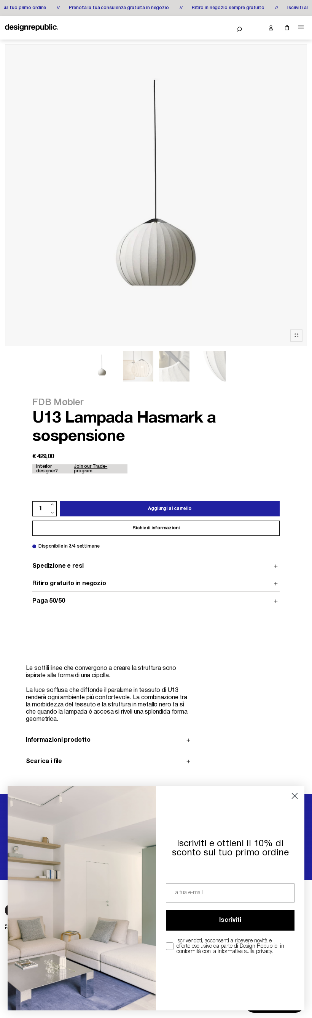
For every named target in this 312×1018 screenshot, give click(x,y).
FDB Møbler (58, 403)
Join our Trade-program (90, 468)
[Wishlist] (255, 27)
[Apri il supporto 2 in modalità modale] (156, 194)
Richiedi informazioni (155, 528)
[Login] (271, 27)
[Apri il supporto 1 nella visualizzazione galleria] (102, 366)
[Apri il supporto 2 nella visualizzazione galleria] (138, 366)
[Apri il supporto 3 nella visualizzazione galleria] (174, 366)
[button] (239, 29)
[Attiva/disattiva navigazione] (301, 27)
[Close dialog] (294, 796)
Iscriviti (230, 920)
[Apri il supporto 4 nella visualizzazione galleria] (210, 366)
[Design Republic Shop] (31, 27)
